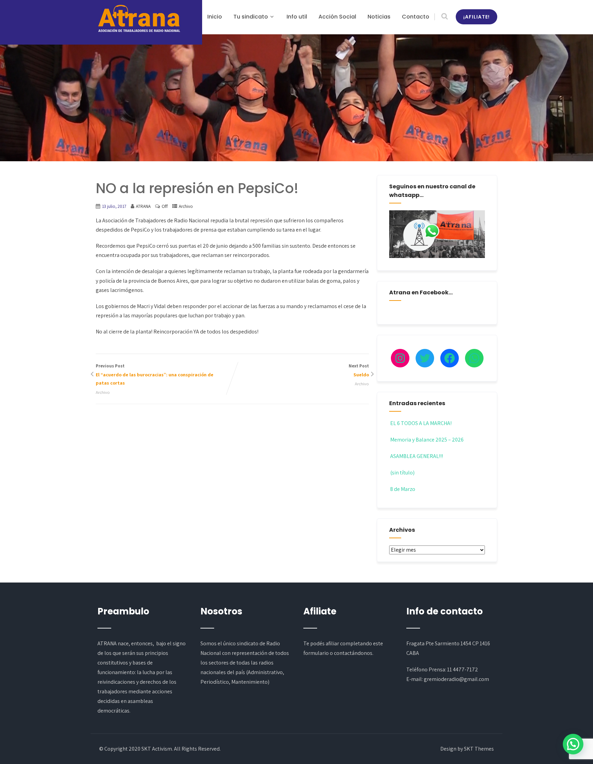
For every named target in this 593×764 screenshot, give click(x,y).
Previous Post (154, 374)
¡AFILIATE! (476, 16)
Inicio (214, 17)
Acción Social (337, 17)
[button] (573, 744)
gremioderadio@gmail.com (456, 679)
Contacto (415, 17)
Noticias (379, 17)
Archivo (186, 206)
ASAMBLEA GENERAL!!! (416, 456)
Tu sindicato (250, 17)
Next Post (359, 370)
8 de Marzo (402, 489)
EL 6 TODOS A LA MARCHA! (421, 423)
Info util (297, 17)
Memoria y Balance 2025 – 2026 (427, 439)
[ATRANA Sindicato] (139, 18)
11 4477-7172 (462, 669)
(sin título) (402, 472)
